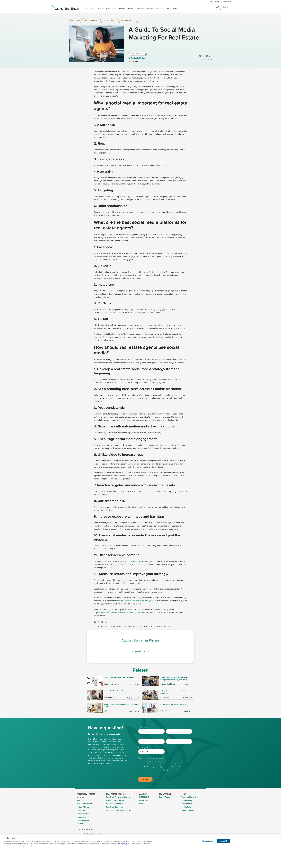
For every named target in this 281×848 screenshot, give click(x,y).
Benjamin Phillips (138, 58)
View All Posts (140, 651)
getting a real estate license (131, 561)
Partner (174, 8)
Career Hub (75, 20)
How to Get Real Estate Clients (115, 691)
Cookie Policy (186, 807)
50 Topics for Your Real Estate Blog (173, 704)
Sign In (225, 7)
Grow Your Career (126, 20)
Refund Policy (186, 803)
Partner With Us (83, 807)
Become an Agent (90, 20)
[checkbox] (166, 765)
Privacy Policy (186, 800)
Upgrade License (153, 8)
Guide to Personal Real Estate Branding (119, 677)
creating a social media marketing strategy (133, 601)
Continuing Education (125, 8)
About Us (80, 797)
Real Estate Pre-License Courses (118, 797)
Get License (89, 8)
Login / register (165, 797)
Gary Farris (110, 697)
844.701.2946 (144, 797)
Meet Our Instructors (85, 803)
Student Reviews (83, 813)
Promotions (81, 817)
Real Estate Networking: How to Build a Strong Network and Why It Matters (174, 678)
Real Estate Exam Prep (114, 807)
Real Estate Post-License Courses (118, 810)
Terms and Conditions (189, 797)
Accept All (223, 841)
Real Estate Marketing (138, 54)
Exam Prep (99, 8)
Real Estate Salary (108, 20)
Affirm (79, 800)
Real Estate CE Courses (114, 803)
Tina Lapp (165, 697)
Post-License (110, 8)
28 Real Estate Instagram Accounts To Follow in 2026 (121, 705)
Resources (165, 8)
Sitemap (80, 824)
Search (138, 20)
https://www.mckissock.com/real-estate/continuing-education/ (120, 612)
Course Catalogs (83, 820)
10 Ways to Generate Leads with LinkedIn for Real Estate (177, 692)
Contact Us (227, 2)
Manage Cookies (187, 811)
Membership (139, 8)
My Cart (217, 7)
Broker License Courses (115, 800)
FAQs (141, 803)
